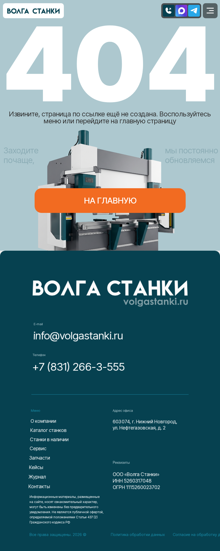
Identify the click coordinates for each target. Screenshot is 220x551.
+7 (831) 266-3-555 (78, 366)
